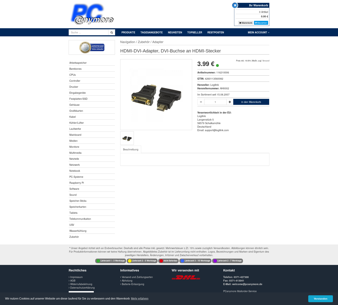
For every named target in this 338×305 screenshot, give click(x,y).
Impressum (76, 277)
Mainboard (75, 134)
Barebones (75, 68)
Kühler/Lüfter (76, 122)
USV (71, 224)
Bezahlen (262, 22)
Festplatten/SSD (78, 98)
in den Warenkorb (251, 102)
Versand (265, 60)
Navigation (127, 41)
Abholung (126, 280)
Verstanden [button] (320, 298)
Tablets (73, 212)
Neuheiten (175, 32)
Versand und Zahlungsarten (137, 277)
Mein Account (258, 32)
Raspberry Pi (76, 182)
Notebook (74, 170)
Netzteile (74, 158)
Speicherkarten (77, 206)
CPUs (72, 74)
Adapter (157, 41)
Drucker (73, 86)
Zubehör (74, 236)
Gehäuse (74, 104)
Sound (73, 194)
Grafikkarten (76, 110)
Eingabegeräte (77, 92)
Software (74, 188)
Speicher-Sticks (77, 200)
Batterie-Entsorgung (132, 284)
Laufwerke (75, 128)
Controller (74, 80)
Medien (73, 140)
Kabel (72, 116)
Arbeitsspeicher (78, 62)
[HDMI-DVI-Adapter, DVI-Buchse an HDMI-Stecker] (127, 138)
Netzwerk (74, 164)
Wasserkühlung (77, 230)
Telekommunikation (80, 218)
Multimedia (75, 152)
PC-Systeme (76, 176)
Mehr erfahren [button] (139, 298)
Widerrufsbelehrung (81, 284)
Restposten (215, 32)
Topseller (194, 32)
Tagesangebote (151, 32)
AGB (72, 280)
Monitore (74, 146)
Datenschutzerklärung (82, 287)
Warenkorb (246, 22)
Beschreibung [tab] (130, 149)
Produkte (128, 32)
